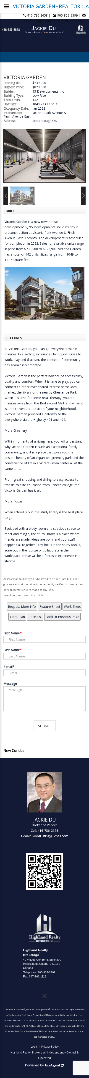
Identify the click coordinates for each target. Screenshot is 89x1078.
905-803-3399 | (69, 15)
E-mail (8, 667)
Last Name (11, 650)
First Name (11, 633)
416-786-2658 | (39, 15)
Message (10, 683)
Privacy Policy (50, 1046)
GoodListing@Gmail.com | (44, 21)
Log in (34, 1046)
